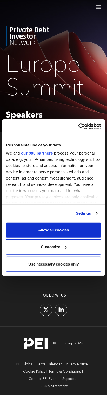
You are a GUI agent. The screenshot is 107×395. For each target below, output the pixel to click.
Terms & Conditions (64, 371)
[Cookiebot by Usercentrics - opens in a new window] (78, 126)
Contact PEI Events (44, 379)
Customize (50, 247)
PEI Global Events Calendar (39, 364)
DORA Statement (54, 386)
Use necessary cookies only (53, 264)
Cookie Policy (34, 371)
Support (69, 379)
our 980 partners (37, 153)
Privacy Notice (76, 364)
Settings (83, 213)
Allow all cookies (53, 229)
